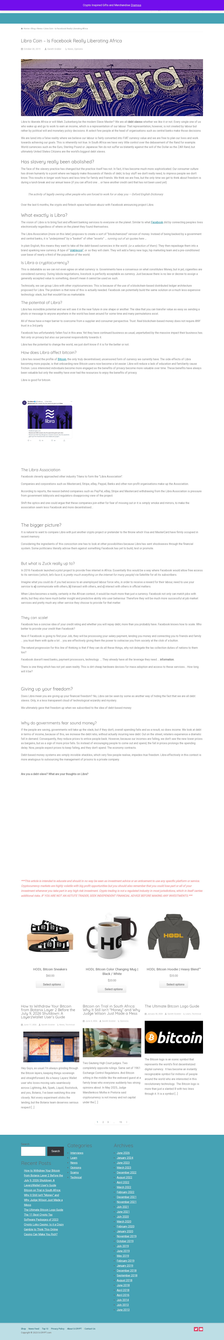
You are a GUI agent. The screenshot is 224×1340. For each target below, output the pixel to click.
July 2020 (123, 1216)
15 (120, 1122)
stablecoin (76, 250)
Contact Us (90, 1329)
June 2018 (123, 1285)
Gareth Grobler (54, 49)
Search (25, 1144)
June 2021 (123, 1211)
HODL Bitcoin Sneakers (50, 969)
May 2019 (123, 1256)
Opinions (78, 49)
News (70, 49)
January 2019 (125, 1265)
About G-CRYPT (74, 1329)
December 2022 (126, 1172)
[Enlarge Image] (112, 60)
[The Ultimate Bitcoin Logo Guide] (173, 1048)
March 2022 (124, 1187)
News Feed (34, 1329)
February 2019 (125, 1260)
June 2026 (123, 1153)
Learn (188, 1014)
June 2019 (123, 1251)
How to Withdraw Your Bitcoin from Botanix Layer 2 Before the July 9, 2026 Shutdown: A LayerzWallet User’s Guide (48, 1011)
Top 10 (45, 1329)
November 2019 (126, 1236)
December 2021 (126, 1197)
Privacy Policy (57, 1329)
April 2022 (123, 1182)
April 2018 (123, 1290)
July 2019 (123, 1246)
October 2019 (125, 1241)
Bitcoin (62, 359)
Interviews (76, 1153)
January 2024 (125, 1157)
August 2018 (124, 1280)
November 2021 (126, 1202)
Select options (52, 984)
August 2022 (124, 1177)
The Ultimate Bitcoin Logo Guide (172, 1006)
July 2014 (123, 1300)
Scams (74, 1172)
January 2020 (125, 1231)
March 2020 (124, 1221)
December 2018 (126, 1270)
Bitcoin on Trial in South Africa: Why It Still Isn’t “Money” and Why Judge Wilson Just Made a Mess (111, 1010)
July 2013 (123, 1305)
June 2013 (123, 1309)
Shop (23, 1329)
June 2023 (123, 1162)
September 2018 (127, 1275)
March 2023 (124, 1167)
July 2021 (123, 1207)
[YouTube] (201, 1329)
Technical (70, 1025)
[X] (196, 1329)
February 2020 (125, 1226)
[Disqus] (112, 830)
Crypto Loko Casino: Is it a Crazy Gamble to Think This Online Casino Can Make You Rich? (44, 1229)
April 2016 (123, 1295)
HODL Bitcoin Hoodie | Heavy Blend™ (174, 969)
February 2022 (125, 1192)
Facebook (157, 222)
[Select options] (50, 907)
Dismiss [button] (136, 5)
